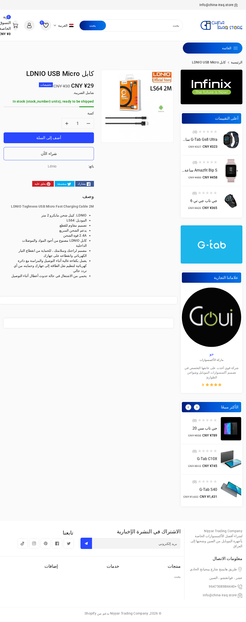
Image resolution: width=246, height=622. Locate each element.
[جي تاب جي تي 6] (231, 201)
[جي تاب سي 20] (231, 428)
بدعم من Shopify (97, 613)
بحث (92, 25)
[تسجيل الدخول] (29, 25)
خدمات (113, 566)
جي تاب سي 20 (204, 428)
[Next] (197, 407)
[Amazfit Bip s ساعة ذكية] (231, 170)
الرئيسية (236, 62)
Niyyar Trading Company (129, 613)
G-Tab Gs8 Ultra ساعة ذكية (195, 139)
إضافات (51, 566)
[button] (63, 25)
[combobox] (144, 25)
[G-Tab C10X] (231, 459)
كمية (90, 113)
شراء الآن (49, 153)
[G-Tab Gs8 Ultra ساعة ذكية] (231, 140)
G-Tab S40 (208, 489)
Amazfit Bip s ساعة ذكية (197, 170)
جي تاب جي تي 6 (203, 200)
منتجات (174, 566)
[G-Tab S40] (231, 490)
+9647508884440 (223, 586)
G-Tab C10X (207, 458)
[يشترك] (86, 543)
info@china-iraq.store (220, 595)
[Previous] (188, 407)
